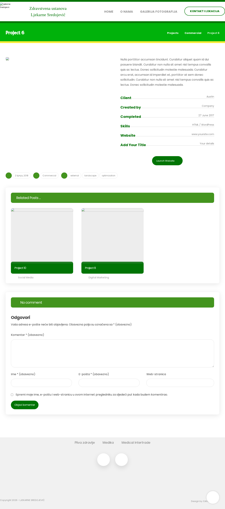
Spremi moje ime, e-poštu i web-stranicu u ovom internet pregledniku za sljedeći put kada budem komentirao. (92, 395)
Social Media (25, 277)
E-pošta (94, 374)
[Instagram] (121, 459)
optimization (108, 175)
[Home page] (160, 33)
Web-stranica (156, 374)
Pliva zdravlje (85, 442)
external (74, 175)
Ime (23, 374)
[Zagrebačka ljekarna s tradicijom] (9, 11)
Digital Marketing (99, 277)
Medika (108, 442)
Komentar (27, 335)
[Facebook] (103, 459)
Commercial (49, 175)
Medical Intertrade (136, 442)
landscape (90, 175)
